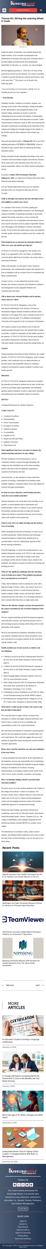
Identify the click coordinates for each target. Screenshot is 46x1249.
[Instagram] (23, 1185)
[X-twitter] (19, 1185)
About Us (23, 1221)
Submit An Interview (23, 1233)
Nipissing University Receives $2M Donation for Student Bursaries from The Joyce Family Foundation (21, 963)
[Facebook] (15, 1185)
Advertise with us (23, 1230)
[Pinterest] (31, 1185)
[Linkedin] (27, 1185)
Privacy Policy (23, 1236)
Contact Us (23, 1224)
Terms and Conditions (23, 1239)
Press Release (23, 1227)
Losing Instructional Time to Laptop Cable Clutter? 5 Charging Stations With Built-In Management (20, 1154)
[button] (4, 10)
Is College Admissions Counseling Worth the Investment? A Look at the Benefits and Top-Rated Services (21, 1078)
